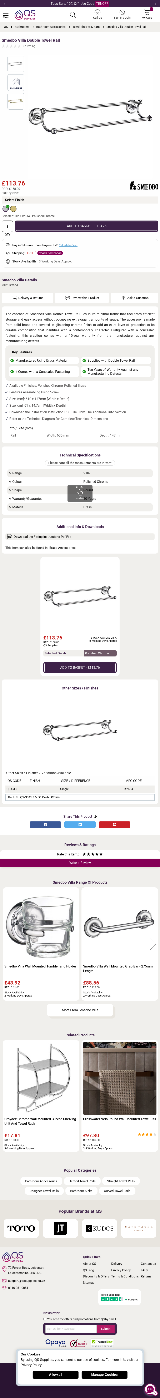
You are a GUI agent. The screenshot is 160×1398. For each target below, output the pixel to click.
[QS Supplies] (25, 14)
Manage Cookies (104, 1374)
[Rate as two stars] (86, 854)
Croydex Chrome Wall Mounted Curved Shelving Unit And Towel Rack (40, 1121)
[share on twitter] (80, 824)
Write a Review (80, 863)
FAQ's (145, 1270)
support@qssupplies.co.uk (26, 1281)
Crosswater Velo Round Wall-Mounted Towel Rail (119, 1119)
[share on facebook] (45, 824)
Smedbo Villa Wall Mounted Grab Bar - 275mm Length (118, 968)
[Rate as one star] (84, 854)
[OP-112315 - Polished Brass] (13, 209)
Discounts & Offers (96, 1276)
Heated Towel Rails (82, 1181)
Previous (4, 3)
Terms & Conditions (125, 1276)
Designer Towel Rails (44, 1191)
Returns (146, 1276)
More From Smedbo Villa (80, 1010)
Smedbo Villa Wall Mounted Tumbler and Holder (40, 966)
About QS (89, 1264)
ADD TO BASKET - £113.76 (86, 226)
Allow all (55, 1374)
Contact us (148, 1264)
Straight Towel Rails (121, 1181)
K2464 (128, 789)
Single (64, 789)
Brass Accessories (62, 548)
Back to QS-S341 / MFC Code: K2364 (34, 797)
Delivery (116, 1264)
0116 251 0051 (18, 1288)
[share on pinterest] (114, 824)
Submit (105, 1328)
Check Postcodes (50, 253)
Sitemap (88, 1283)
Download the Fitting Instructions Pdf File (42, 537)
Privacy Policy (121, 1270)
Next (155, 3)
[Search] (73, 15)
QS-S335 (12, 789)
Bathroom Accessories (41, 1181)
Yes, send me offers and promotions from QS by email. (82, 1319)
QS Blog (88, 1270)
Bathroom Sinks (81, 1191)
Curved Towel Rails (117, 1191)
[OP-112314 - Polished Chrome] (5, 209)
